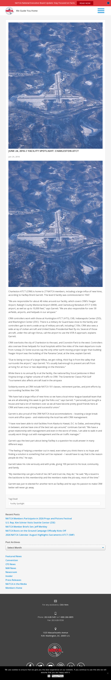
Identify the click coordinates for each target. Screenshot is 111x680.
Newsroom (11, 572)
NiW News (11, 568)
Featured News (14, 556)
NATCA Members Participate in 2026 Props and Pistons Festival (39, 518)
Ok (49, 676)
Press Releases (13, 580)
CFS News (11, 564)
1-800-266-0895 (66, 617)
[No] (107, 673)
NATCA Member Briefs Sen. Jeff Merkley (26, 526)
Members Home (14, 587)
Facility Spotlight (17, 503)
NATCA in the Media (16, 583)
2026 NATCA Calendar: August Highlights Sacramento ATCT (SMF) (40, 534)
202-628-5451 (50, 617)
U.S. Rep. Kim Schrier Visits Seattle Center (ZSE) (30, 522)
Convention (12, 560)
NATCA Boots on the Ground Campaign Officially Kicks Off (36, 530)
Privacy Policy (57, 676)
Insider (9, 576)
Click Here (64, 604)
